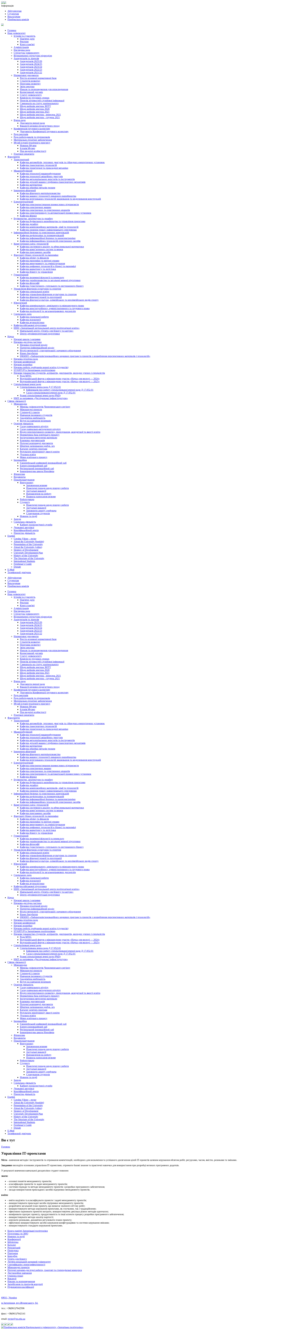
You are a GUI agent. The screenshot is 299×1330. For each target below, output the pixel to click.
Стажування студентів (38, 513)
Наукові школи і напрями (27, 339)
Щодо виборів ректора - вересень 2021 (40, 114)
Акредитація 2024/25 (31, 64)
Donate (17, 566)
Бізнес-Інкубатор (29, 353)
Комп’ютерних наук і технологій (31, 243)
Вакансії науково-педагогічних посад (39, 126)
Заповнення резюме (36, 485)
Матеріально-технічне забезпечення (33, 140)
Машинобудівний (23, 170)
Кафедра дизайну (29, 224)
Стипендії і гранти (30, 412)
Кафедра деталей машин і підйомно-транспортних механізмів (52, 182)
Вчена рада (20, 120)
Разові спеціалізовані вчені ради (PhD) (40, 395)
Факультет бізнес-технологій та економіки (36, 255)
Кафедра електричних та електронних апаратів (45, 210)
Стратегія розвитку (30, 81)
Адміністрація (21, 47)
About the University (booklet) (29, 541)
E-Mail (10, 569)
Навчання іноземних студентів (36, 415)
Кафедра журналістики (32, 322)
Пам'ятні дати (27, 38)
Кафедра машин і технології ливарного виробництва (48, 196)
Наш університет (16, 33)
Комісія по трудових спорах (34, 97)
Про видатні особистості (33, 151)
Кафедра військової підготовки (30, 325)
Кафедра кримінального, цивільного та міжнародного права (52, 305)
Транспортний (21, 159)
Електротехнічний (23, 201)
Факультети (13, 156)
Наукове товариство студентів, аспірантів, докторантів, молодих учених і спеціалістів (59, 373)
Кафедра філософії (29, 283)
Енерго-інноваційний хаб (33, 465)
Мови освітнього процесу (33, 457)
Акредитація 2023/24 (31, 67)
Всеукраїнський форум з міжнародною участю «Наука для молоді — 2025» (60, 381)
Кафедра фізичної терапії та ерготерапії (41, 297)
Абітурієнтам (14, 11)
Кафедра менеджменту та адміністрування (42, 263)
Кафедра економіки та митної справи (39, 260)
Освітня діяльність (23, 423)
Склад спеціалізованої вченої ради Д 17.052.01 (51, 392)
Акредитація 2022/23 (31, 69)
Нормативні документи (26, 75)
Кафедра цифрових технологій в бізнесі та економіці (48, 266)
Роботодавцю (27, 499)
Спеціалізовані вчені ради (27, 384)
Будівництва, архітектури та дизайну (33, 218)
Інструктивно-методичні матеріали (38, 437)
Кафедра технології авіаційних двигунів (41, 176)
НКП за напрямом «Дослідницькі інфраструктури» (41, 398)
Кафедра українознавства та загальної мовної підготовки (50, 280)
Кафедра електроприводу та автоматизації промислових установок (55, 213)
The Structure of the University (29, 558)
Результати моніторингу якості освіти (40, 451)
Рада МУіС (26, 375)
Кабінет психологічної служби (36, 524)
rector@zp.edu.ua (16, 1319)
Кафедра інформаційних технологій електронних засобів (50, 241)
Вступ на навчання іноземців (35, 420)
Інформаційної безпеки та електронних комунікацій (41, 232)
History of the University (26, 555)
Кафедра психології (30, 319)
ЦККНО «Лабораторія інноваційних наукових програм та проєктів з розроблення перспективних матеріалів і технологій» (85, 356)
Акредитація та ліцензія (26, 58)
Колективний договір (31, 92)
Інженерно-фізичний (25, 190)
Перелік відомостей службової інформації (42, 100)
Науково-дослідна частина (28, 342)
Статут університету (31, 95)
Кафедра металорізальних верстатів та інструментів (47, 179)
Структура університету (26, 52)
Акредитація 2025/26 (31, 61)
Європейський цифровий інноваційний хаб (43, 463)
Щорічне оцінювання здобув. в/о (37, 446)
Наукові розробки (23, 364)
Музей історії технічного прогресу (32, 142)
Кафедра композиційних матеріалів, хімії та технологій (49, 227)
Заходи (17, 519)
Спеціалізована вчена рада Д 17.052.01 (40, 387)
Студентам (13, 13)
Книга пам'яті (27, 44)
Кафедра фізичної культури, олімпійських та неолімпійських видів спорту (59, 300)
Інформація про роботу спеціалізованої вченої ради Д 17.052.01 (59, 390)
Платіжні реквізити (24, 154)
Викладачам (13, 16)
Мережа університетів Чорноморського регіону (45, 406)
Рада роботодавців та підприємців (32, 137)
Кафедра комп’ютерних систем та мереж (41, 249)
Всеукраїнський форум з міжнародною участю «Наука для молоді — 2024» (60, 378)
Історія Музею (27, 148)
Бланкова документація (32, 440)
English (11, 536)
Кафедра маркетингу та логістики (38, 269)
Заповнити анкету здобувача (41, 510)
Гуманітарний (21, 274)
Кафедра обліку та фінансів (34, 258)
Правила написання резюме (41, 496)
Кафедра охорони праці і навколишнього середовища (48, 229)
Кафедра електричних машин (35, 207)
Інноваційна (20, 460)
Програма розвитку (30, 83)
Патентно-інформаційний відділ (37, 347)
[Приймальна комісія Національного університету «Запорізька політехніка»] (42, 1327)
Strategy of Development (26, 550)
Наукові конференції (24, 361)
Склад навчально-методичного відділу (40, 429)
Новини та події (28, 516)
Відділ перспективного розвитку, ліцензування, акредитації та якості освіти (60, 432)
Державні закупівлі (24, 527)
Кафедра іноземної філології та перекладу (42, 277)
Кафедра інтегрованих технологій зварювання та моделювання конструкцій (60, 199)
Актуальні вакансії (36, 491)
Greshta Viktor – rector (25, 538)
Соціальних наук (23, 314)
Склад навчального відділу (34, 426)
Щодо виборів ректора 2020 (35, 109)
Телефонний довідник (19, 572)
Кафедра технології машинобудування (40, 173)
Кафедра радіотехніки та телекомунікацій (42, 235)
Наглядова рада (22, 50)
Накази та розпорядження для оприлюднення (44, 89)
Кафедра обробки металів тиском (37, 187)
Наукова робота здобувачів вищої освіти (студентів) (41, 367)
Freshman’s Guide (23, 564)
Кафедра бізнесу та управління (36, 272)
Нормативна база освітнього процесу (39, 434)
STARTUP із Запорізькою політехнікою (34, 370)
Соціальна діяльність (25, 522)
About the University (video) (28, 547)
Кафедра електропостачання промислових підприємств (49, 204)
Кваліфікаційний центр (26, 530)
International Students (24, 561)
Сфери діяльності (16, 401)
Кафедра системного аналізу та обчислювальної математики (52, 246)
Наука (10, 336)
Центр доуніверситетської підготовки (40, 333)
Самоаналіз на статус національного (39, 103)
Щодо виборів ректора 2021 (35, 111)
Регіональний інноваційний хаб (37, 468)
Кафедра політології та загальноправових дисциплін (48, 311)
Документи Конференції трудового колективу (44, 131)
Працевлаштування (24, 479)
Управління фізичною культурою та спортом (37, 288)
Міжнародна (20, 404)
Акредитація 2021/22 (31, 72)
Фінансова (19, 474)
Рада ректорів (21, 134)
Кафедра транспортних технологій (38, 165)
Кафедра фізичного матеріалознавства (40, 193)
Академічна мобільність (32, 418)
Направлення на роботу (38, 493)
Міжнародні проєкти (31, 409)
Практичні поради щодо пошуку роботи (47, 488)
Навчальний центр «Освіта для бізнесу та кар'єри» (47, 331)
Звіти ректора (27, 86)
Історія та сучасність (24, 36)
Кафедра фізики (28, 215)
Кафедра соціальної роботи (34, 316)
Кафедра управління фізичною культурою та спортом (48, 294)
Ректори (24, 41)
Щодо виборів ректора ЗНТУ (35, 106)
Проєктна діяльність (24, 533)
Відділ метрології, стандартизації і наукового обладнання (50, 350)
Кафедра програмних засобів (35, 252)
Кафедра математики (31, 184)
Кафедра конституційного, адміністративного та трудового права (55, 308)
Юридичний (20, 302)
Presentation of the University (28, 544)
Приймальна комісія (18, 19)
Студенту (25, 502)
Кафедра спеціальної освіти (34, 291)
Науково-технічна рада (26, 359)
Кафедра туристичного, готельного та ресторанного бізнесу (52, 286)
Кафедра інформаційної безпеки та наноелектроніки (48, 238)
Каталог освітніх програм (33, 448)
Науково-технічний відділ (33, 345)
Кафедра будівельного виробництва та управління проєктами (52, 221)
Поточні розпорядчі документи (36, 443)
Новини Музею (28, 145)
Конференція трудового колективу (32, 128)
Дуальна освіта (28, 454)
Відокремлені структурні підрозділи (33, 55)
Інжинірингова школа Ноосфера (37, 471)
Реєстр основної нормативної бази (38, 78)
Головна (11, 30)
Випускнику (26, 482)
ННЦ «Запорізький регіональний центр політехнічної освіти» (47, 328)
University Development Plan (28, 552)
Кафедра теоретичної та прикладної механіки (44, 168)
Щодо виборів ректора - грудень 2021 (40, 117)
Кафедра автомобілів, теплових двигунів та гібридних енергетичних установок (62, 162)
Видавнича (20, 477)
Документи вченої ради (32, 123)
